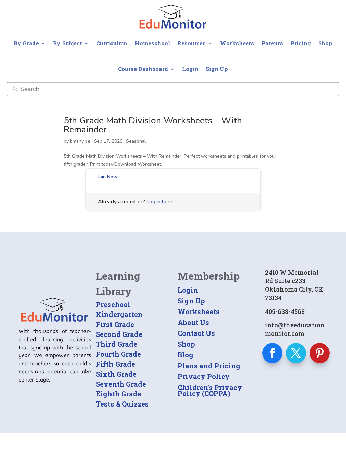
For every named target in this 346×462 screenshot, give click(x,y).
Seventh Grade (121, 383)
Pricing (301, 43)
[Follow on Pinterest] (320, 353)
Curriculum (111, 43)
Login (190, 68)
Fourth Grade (118, 354)
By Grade (26, 43)
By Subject (67, 43)
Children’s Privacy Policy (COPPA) (210, 390)
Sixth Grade (116, 374)
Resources (191, 43)
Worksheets (237, 43)
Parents (272, 43)
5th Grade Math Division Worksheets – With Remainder (153, 125)
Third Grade (116, 344)
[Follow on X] (296, 353)
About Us (193, 322)
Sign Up (217, 68)
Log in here (159, 201)
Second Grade (119, 334)
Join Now (107, 177)
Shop (325, 43)
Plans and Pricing (209, 365)
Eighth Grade (118, 393)
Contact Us (196, 333)
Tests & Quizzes (122, 403)
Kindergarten (119, 314)
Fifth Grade (115, 364)
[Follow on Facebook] (272, 353)
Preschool (113, 304)
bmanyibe (80, 141)
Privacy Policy (204, 376)
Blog (185, 354)
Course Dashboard (143, 68)
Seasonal (136, 141)
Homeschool (152, 43)
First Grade (115, 324)
